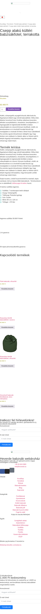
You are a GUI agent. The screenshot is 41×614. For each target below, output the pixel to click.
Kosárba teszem (7, 289)
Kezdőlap (3, 24)
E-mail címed (4, 435)
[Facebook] (2, 471)
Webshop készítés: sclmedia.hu (10, 545)
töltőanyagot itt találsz (19, 183)
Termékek (10, 24)
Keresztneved (4, 426)
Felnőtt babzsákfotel (20, 24)
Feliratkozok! (6, 444)
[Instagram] (7, 471)
